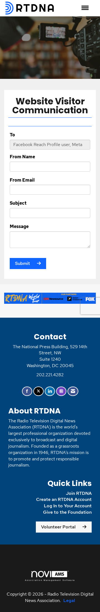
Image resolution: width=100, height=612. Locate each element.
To (12, 135)
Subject (18, 203)
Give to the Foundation (67, 512)
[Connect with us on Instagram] (61, 391)
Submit (22, 263)
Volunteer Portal (58, 527)
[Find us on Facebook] (27, 391)
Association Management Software (50, 580)
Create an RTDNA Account (64, 499)
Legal (69, 600)
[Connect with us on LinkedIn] (50, 391)
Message (19, 226)
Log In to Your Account (68, 506)
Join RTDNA (79, 493)
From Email (22, 180)
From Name (22, 157)
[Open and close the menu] (75, 8)
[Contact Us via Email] (73, 391)
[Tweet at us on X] (38, 391)
